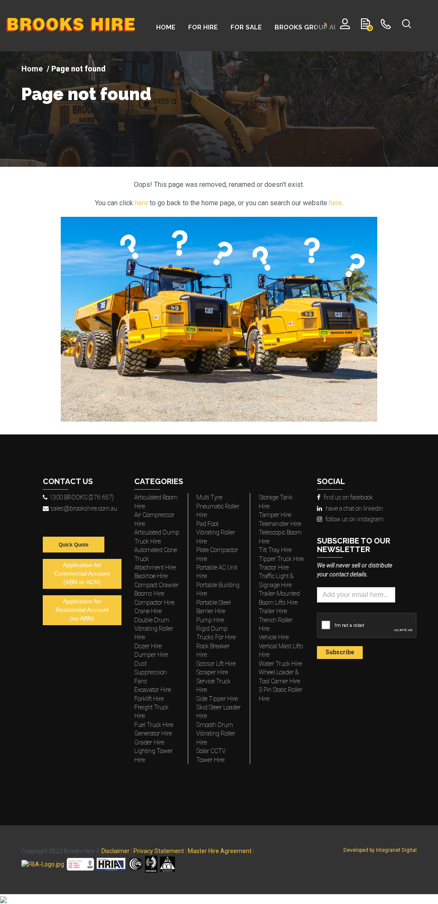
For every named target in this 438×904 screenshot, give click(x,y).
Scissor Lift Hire (216, 663)
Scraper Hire (212, 672)
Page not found (86, 94)
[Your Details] (345, 25)
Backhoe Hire (151, 576)
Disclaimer (115, 851)
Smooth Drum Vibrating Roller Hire (215, 733)
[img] (219, 109)
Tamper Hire (275, 514)
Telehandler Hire (280, 523)
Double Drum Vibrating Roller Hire (153, 629)
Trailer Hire (273, 611)
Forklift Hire (149, 698)
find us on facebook (348, 497)
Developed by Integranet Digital (380, 850)
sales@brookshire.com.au (83, 508)
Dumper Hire (151, 654)
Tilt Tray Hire (275, 550)
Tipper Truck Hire (281, 558)
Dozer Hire (148, 646)
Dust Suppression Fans (150, 672)
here (141, 203)
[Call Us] (386, 25)
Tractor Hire (274, 567)
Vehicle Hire (274, 637)
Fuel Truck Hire (153, 724)
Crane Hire (148, 611)
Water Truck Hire (280, 663)
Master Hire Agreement (220, 851)
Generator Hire (153, 733)
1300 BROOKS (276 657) (81, 497)
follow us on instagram (355, 519)
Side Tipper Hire (217, 698)
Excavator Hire (152, 689)
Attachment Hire (155, 567)
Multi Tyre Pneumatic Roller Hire (218, 506)
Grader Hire (149, 742)
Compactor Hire (154, 602)
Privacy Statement (158, 851)
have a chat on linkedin (354, 508)
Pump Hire (210, 620)
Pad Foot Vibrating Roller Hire (215, 532)
